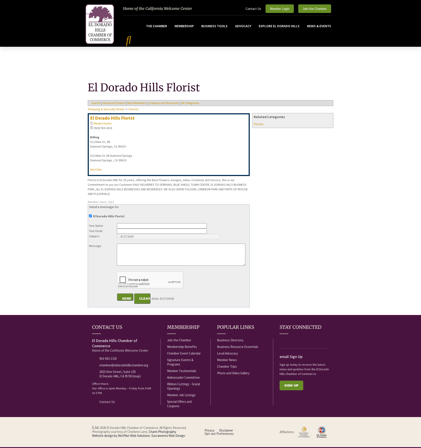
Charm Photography (162, 432)
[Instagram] (314, 340)
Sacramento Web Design (168, 436)
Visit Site (96, 169)
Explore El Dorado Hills (279, 26)
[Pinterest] (322, 340)
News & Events (319, 26)
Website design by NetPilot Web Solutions (121, 436)
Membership (184, 26)
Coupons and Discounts (163, 103)
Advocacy (243, 26)
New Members (136, 103)
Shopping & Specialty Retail (106, 109)
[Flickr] (306, 340)
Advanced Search (113, 103)
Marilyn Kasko (103, 123)
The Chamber (156, 26)
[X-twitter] (298, 340)
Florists (259, 124)
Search (95, 103)
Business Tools (214, 26)
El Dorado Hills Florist (112, 118)
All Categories (190, 103)
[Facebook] (282, 340)
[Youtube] (290, 340)
